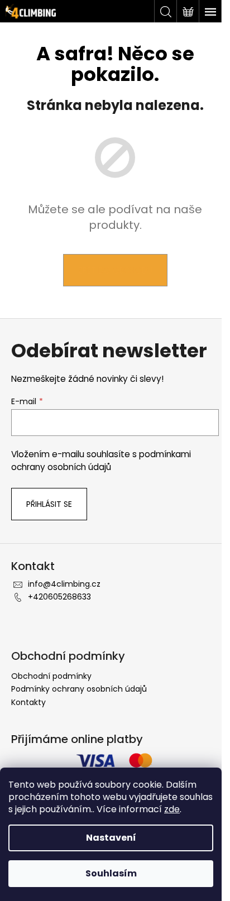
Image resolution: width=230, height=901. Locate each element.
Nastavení (111, 837)
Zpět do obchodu (115, 270)
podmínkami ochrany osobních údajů (101, 460)
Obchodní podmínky (51, 676)
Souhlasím (111, 873)
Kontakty (28, 702)
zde (172, 809)
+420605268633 (59, 596)
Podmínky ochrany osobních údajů (79, 688)
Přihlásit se (49, 504)
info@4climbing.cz (64, 584)
